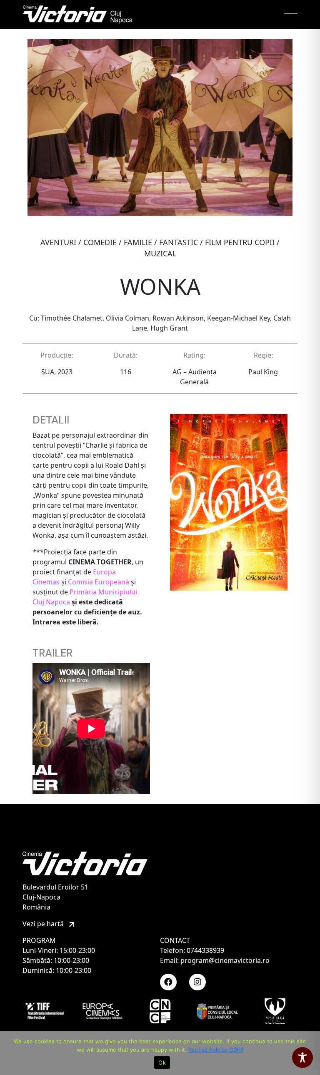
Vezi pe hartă (43, 923)
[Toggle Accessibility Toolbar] (302, 1057)
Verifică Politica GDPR (216, 1049)
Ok (162, 1062)
